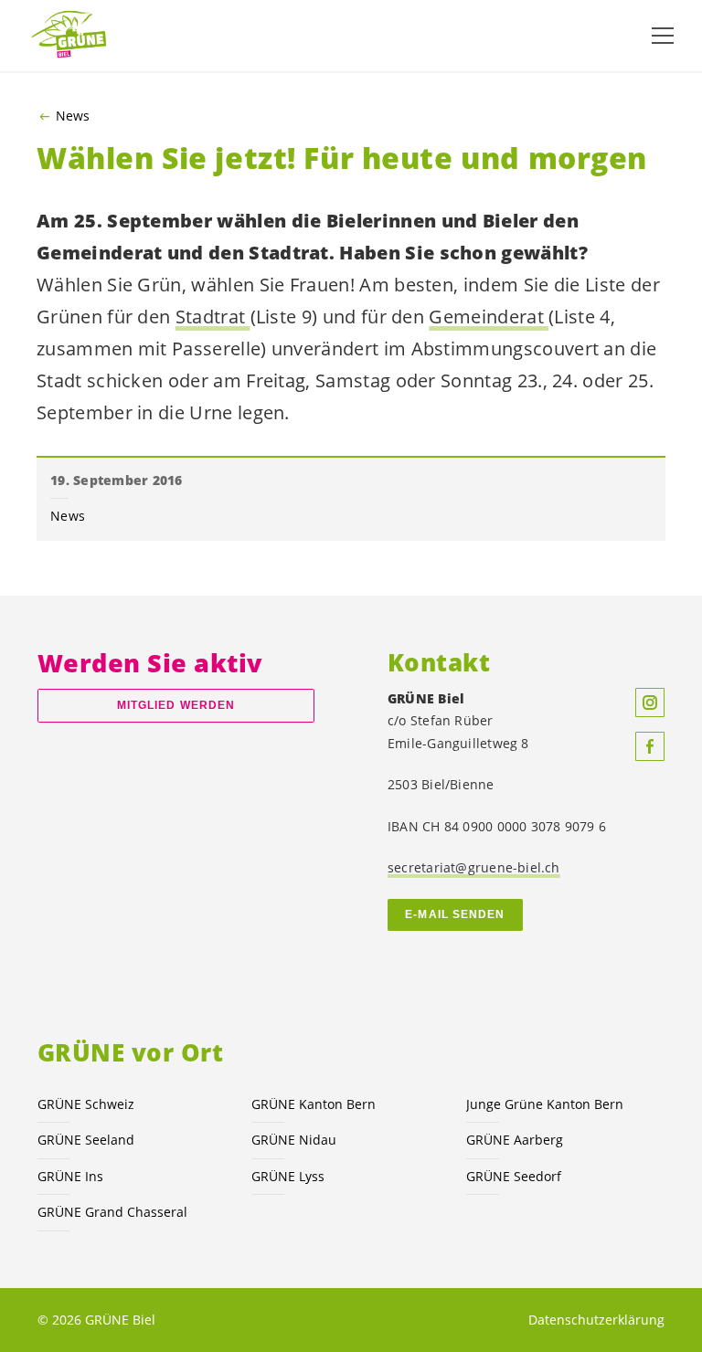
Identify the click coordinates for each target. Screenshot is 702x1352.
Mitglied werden (176, 705)
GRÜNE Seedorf (513, 1176)
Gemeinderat (488, 316)
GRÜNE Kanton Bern (313, 1104)
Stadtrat (213, 316)
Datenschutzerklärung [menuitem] (596, 1319)
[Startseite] (73, 35)
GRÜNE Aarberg (514, 1139)
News (73, 116)
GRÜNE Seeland (85, 1139)
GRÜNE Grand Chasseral (112, 1211)
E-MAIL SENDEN (455, 914)
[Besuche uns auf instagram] (650, 702)
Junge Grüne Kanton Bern (544, 1104)
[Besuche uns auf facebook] (650, 746)
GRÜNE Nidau (293, 1139)
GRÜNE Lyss (287, 1176)
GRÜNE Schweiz (85, 1104)
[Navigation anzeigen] (663, 36)
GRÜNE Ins (70, 1176)
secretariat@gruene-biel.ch (474, 867)
